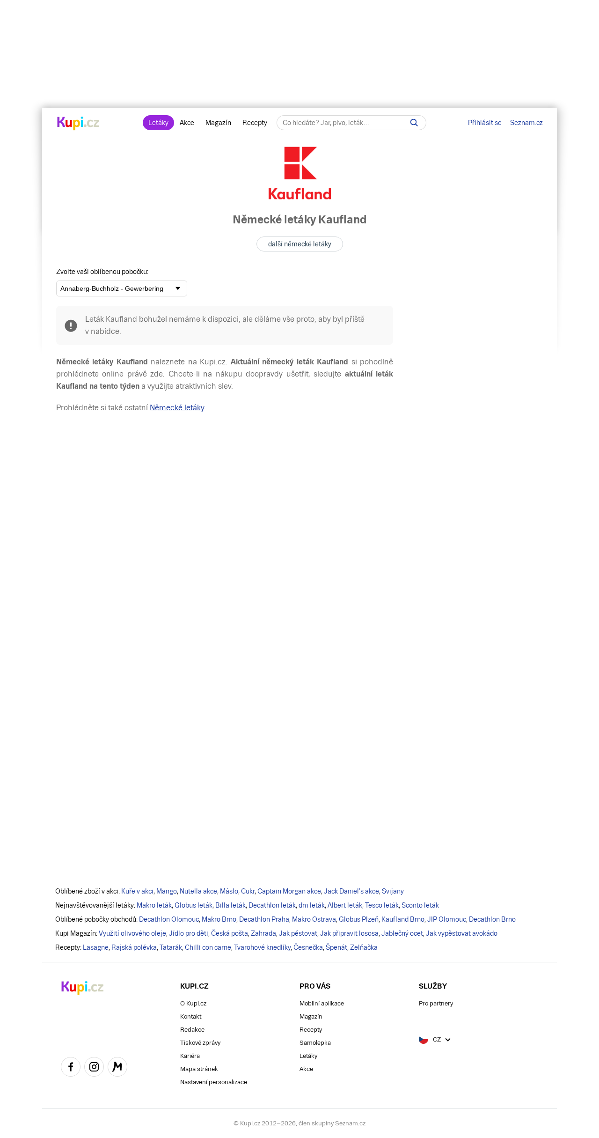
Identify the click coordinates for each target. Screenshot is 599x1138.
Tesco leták (382, 905)
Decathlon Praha (264, 919)
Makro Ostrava (314, 919)
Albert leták (345, 905)
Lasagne (96, 947)
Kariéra (190, 1055)
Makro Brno (219, 919)
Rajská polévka (134, 947)
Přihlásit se (485, 122)
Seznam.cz (526, 122)
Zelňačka (364, 947)
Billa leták (230, 905)
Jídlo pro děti (188, 933)
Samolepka (315, 1042)
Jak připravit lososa (349, 933)
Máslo (229, 891)
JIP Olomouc (446, 919)
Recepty (254, 122)
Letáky (158, 122)
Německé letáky (177, 407)
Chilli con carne (208, 947)
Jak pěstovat (298, 933)
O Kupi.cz (193, 1003)
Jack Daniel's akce (351, 891)
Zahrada (263, 933)
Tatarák (171, 947)
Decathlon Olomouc (169, 919)
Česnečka (308, 947)
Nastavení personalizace (213, 1082)
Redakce (192, 1029)
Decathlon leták (272, 905)
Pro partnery (436, 1003)
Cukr (248, 891)
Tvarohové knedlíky (262, 947)
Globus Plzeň (359, 919)
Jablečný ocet (402, 933)
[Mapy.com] (117, 1068)
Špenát (336, 947)
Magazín (218, 122)
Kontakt (190, 1016)
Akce (187, 122)
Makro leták (154, 905)
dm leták (312, 905)
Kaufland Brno (402, 919)
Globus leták (193, 905)
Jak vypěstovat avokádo (461, 933)
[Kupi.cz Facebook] (70, 1068)
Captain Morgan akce (289, 891)
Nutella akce (198, 891)
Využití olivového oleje (132, 933)
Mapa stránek (199, 1068)
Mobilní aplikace (322, 1003)
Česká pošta (229, 933)
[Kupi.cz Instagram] (94, 1068)
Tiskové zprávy (200, 1042)
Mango (166, 891)
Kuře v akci (137, 891)
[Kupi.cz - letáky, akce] (78, 124)
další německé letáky (299, 244)
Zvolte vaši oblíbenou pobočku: (102, 271)
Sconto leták (420, 905)
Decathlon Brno (492, 919)
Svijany (393, 891)
